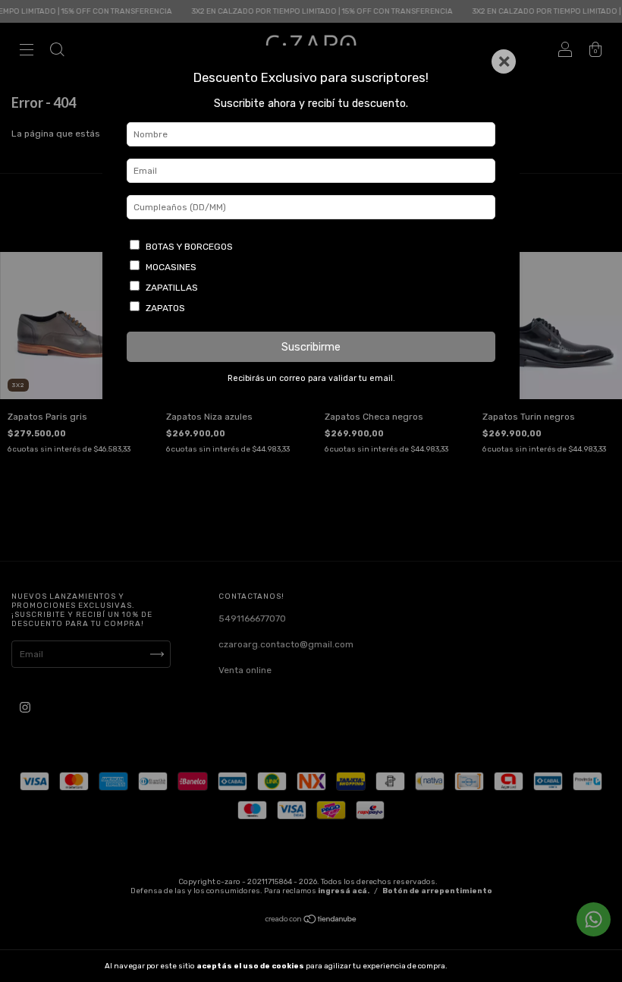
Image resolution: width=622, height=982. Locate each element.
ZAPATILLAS (172, 287)
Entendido (488, 965)
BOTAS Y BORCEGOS (189, 246)
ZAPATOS (165, 308)
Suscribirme (311, 347)
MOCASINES (171, 267)
